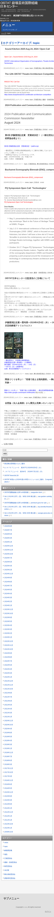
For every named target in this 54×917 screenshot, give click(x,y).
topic (31, 68)
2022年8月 (8, 657)
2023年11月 (8, 609)
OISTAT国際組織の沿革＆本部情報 (16, 492)
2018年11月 (8, 752)
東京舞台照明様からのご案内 (14, 464)
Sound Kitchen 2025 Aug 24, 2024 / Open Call (27, 49)
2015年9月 (8, 796)
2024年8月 (8, 582)
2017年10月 (8, 772)
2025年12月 (8, 546)
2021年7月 (8, 697)
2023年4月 (8, 625)
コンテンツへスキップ (10, 29)
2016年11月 (8, 780)
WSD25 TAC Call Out (11, 82)
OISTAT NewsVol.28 (11, 475)
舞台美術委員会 (47, 68)
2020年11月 (8, 721)
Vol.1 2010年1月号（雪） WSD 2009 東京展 (20, 496)
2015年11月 (8, 792)
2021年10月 (8, 689)
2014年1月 (8, 808)
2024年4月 (8, 594)
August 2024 (12, 122)
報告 (5, 854)
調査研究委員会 (9, 878)
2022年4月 (8, 669)
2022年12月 (8, 641)
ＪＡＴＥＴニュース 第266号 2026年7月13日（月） (23, 471)
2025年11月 (8, 550)
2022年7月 (8, 661)
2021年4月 (8, 709)
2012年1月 (8, 816)
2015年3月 (8, 800)
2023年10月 (8, 613)
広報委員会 (38, 68)
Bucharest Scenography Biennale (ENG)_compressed (23, 177)
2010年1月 (8, 828)
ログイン (48, 911)
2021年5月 (8, 705)
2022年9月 (8, 653)
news (27, 68)
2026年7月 (8, 530)
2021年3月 (8, 713)
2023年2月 (8, 633)
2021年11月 (8, 685)
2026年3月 (8, 538)
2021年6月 (8, 701)
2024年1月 (8, 605)
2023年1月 (8, 637)
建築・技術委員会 (40, 272)
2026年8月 (8, 526)
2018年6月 (8, 760)
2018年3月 (8, 764)
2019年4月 (8, 740)
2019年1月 (8, 748)
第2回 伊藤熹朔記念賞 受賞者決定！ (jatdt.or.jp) (21, 146)
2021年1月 (8, 717)
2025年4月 (8, 566)
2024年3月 (8, 597)
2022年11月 (8, 645)
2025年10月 (8, 554)
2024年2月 (8, 601)
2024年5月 (8, 590)
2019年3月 (8, 744)
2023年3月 (8, 629)
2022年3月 (8, 673)
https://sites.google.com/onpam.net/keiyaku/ (19, 392)
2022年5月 (8, 665)
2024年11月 (8, 574)
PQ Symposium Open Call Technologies (18, 202)
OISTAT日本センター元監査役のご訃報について (27, 278)
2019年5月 (8, 737)
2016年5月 (8, 788)
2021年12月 (8, 681)
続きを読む (40, 392)
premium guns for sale (39, 503)
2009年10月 (8, 832)
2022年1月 (8, 677)
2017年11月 (8, 768)
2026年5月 (8, 534)
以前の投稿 (7, 444)
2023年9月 (8, 617)
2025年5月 (8, 562)
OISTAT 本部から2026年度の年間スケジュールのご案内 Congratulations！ (28, 481)
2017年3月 (8, 776)
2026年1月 (8, 542)
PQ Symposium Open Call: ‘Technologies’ (25, 188)
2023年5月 (8, 621)
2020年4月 (8, 729)
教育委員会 (8, 866)
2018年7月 (8, 756)
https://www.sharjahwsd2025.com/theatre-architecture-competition (27, 94)
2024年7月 (8, 586)
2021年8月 (8, 693)
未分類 (6, 870)
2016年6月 (8, 784)
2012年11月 (8, 812)
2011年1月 (8, 820)
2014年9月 (8, 804)
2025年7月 (8, 558)
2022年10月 (8, 649)
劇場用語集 (8, 850)
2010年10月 (8, 824)
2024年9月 (8, 578)
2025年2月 (8, 570)
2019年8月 (8, 733)
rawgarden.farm (36, 492)
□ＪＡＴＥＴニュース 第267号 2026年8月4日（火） (23, 468)
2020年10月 (8, 725)
